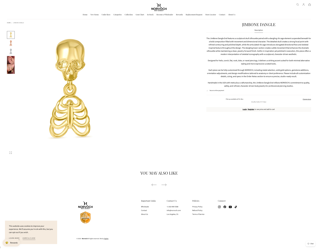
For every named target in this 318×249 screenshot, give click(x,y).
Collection (129, 15)
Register (251, 109)
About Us (231, 15)
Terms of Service (198, 214)
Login (245, 109)
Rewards (179, 15)
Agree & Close (29, 238)
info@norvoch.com (174, 210)
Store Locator (210, 15)
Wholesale (145, 207)
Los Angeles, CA (172, 214)
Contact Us (172, 200)
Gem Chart (140, 15)
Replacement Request (194, 15)
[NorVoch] (85, 213)
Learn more (14, 238)
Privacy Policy (197, 207)
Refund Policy (197, 210)
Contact (222, 15)
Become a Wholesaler (165, 15)
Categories (117, 15)
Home (85, 15)
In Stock (150, 15)
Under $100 (106, 15)
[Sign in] (303, 4)
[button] (297, 4)
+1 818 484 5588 (172, 207)
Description (259, 30)
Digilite (106, 239)
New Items (94, 15)
